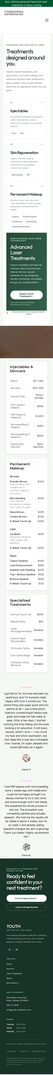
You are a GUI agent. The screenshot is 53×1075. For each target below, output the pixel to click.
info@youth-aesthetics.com (16, 1072)
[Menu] (46, 20)
